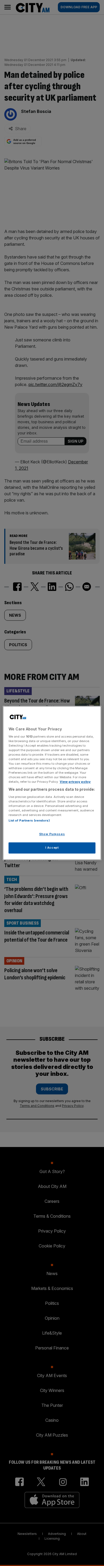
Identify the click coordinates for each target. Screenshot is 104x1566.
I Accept (52, 848)
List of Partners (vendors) (29, 821)
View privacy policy (75, 782)
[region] (52, 783)
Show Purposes (52, 834)
